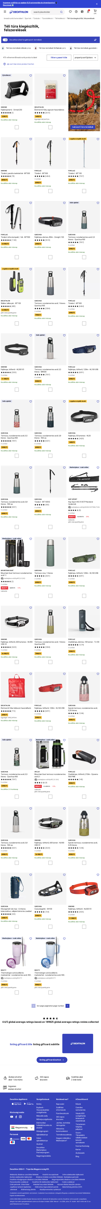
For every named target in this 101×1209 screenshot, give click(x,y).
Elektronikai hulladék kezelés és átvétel (44, 1125)
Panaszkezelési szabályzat (19, 1182)
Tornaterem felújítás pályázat (80, 1126)
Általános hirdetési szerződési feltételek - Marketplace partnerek (57, 1177)
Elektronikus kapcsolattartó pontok (46, 1187)
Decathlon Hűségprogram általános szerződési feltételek (29, 1179)
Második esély (42, 1116)
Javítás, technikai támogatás (63, 1124)
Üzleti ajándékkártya (42, 1139)
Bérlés (39, 1104)
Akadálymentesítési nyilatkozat (50, 1189)
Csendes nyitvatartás (80, 1108)
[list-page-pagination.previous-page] (33, 1006)
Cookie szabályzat (68, 1182)
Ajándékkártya (42, 1135)
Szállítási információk (61, 1108)
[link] (82, 127)
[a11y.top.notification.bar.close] (97, 4)
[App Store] (16, 1104)
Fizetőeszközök (62, 1113)
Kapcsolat (60, 1104)
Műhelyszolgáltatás (44, 1119)
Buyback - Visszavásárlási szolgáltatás (42, 1109)
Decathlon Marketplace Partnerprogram (42, 1150)
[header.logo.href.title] (19, 12)
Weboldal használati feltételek (43, 1184)
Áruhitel (39, 1144)
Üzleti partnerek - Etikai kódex (19, 1184)
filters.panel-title (59, 57)
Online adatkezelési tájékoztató (73, 1174)
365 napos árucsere (60, 1118)
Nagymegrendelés (43, 1156)
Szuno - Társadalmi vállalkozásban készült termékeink (81, 1138)
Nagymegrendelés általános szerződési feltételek (68, 1179)
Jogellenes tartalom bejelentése (20, 1187)
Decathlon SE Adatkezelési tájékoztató (45, 1182)
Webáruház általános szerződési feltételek (24, 1174)
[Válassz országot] (22, 1128)
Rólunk (78, 1104)
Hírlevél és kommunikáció (62, 1130)
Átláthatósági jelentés (28, 1189)
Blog (77, 1156)
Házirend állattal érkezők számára (68, 1184)
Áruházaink (80, 1153)
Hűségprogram (42, 1131)
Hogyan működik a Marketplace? (63, 1139)
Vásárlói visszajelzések (50, 1174)
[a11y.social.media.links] (12, 1117)
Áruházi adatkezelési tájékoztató (21, 1177)
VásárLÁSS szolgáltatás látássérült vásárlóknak (81, 1117)
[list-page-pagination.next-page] (67, 1006)
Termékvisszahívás (64, 1135)
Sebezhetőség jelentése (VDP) (72, 1187)
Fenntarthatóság (82, 1146)
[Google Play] (28, 1104)
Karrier (78, 1150)
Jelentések (13, 1189)
